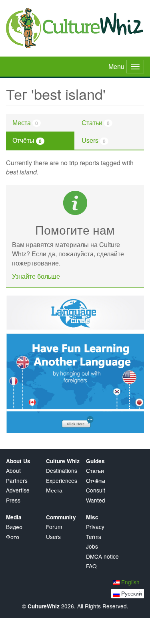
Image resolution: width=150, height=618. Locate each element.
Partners (17, 480)
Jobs (92, 546)
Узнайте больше (36, 276)
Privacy (95, 527)
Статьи (96, 122)
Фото (12, 537)
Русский (131, 593)
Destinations (61, 470)
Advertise (18, 490)
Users (94, 140)
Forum (54, 527)
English (130, 582)
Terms (93, 537)
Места (25, 122)
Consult (95, 490)
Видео (14, 527)
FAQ (91, 566)
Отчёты (27, 140)
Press (13, 500)
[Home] (75, 28)
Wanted (95, 500)
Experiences (61, 480)
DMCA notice (102, 556)
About (13, 470)
